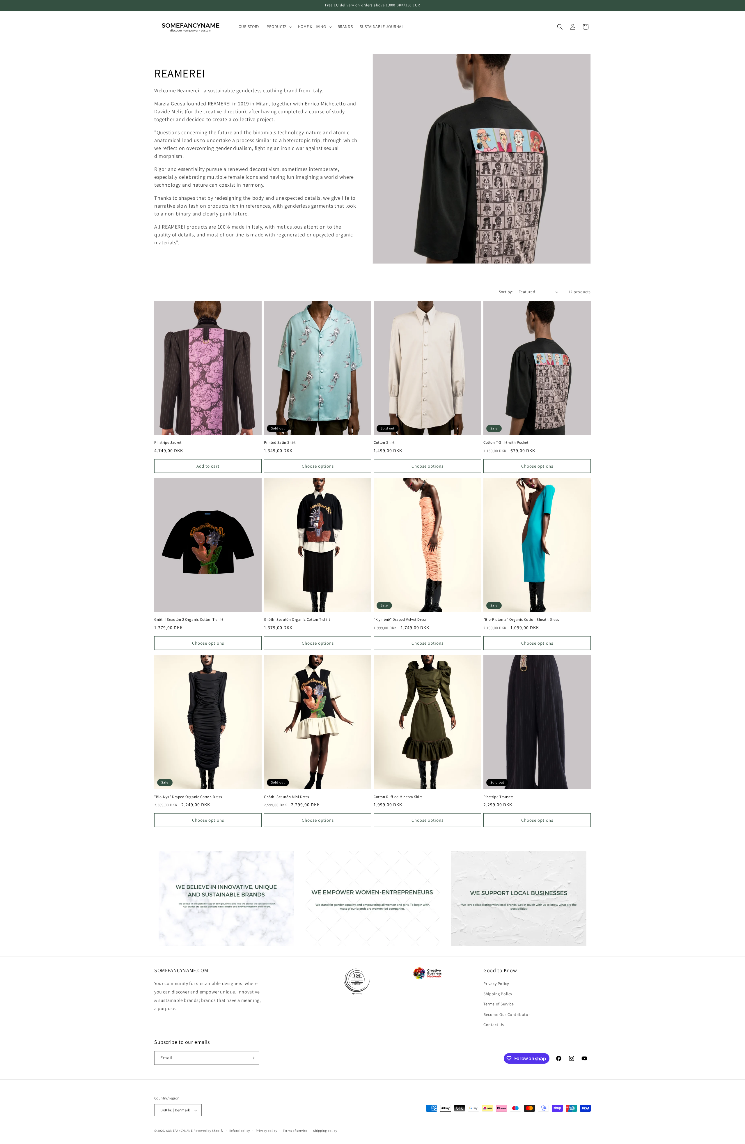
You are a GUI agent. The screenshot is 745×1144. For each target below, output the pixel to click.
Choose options (318, 466)
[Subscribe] (252, 1058)
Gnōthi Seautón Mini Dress (286, 797)
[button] (279, 26)
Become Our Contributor (506, 1014)
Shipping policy (325, 1131)
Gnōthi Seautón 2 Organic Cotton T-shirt (188, 619)
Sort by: (506, 291)
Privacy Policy (496, 983)
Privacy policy (266, 1131)
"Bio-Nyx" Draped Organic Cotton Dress (188, 797)
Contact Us (493, 1024)
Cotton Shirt (384, 442)
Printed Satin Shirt (279, 442)
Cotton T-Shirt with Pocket (505, 442)
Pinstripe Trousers (498, 797)
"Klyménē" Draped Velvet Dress (400, 619)
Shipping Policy (497, 993)
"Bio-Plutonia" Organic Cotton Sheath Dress (521, 619)
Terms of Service (498, 1004)
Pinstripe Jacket (168, 442)
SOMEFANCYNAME (179, 1131)
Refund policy (239, 1131)
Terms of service (295, 1131)
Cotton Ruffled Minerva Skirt (398, 797)
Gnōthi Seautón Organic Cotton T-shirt (297, 619)
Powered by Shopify (209, 1131)
